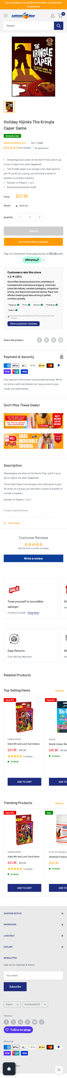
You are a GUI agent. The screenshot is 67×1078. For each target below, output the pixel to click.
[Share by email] (60, 340)
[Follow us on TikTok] (41, 1022)
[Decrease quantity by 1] (20, 217)
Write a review (33, 558)
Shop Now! (33, 612)
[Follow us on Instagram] (20, 1022)
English (9, 1004)
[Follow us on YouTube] (34, 1022)
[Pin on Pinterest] (46, 340)
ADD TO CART (24, 781)
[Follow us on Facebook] (6, 1022)
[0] (60, 15)
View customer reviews (23, 323)
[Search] (58, 26)
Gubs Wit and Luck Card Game (23, 743)
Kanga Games (14, 739)
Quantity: (9, 217)
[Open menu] (5, 15)
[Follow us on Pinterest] (27, 1022)
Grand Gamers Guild (15, 143)
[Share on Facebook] (39, 340)
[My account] (53, 16)
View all (59, 690)
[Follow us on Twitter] (13, 1022)
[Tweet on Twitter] (53, 340)
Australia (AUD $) (32, 1004)
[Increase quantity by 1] (40, 217)
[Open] (9, 1068)
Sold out (33, 231)
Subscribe (15, 986)
